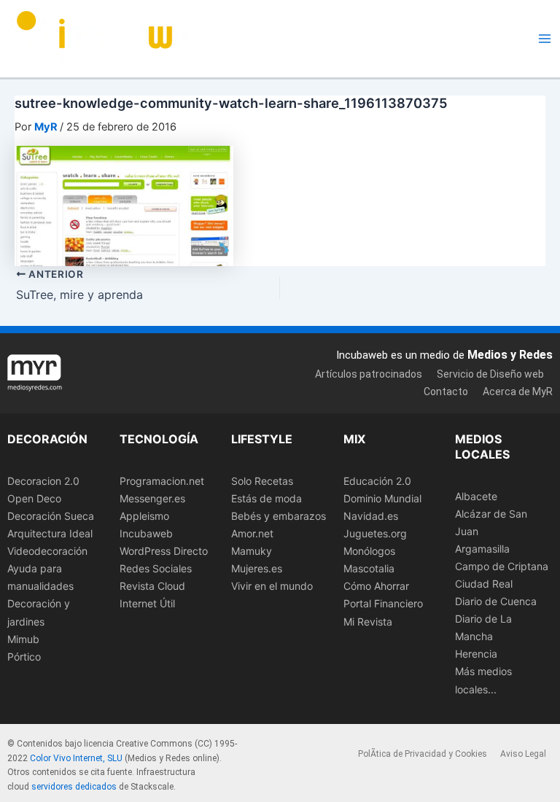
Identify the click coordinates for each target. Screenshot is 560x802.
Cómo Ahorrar (376, 586)
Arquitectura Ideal (50, 533)
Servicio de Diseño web (490, 374)
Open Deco (34, 498)
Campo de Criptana (501, 566)
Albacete (476, 496)
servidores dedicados (74, 787)
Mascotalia (368, 568)
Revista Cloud (152, 586)
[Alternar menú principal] (544, 38)
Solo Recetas (262, 481)
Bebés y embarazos (278, 516)
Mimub (23, 639)
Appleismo (144, 516)
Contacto (446, 391)
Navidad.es (370, 516)
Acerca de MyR (518, 391)
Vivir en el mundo (272, 586)
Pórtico (24, 656)
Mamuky (251, 551)
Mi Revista (367, 621)
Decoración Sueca (50, 516)
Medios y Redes (510, 355)
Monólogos (369, 551)
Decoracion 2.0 (43, 481)
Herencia (476, 653)
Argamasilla (482, 548)
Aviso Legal (523, 754)
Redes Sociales (156, 568)
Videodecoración (47, 551)
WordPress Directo (164, 551)
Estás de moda (266, 498)
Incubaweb (146, 533)
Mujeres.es (256, 568)
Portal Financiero (383, 603)
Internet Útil (147, 603)
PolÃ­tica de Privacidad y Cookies (422, 754)
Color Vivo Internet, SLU (76, 758)
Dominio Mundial (382, 498)
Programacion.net (162, 481)
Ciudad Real (484, 583)
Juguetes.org (375, 533)
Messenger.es (152, 498)
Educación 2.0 (377, 481)
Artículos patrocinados (368, 374)
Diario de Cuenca (496, 601)
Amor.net (252, 533)
